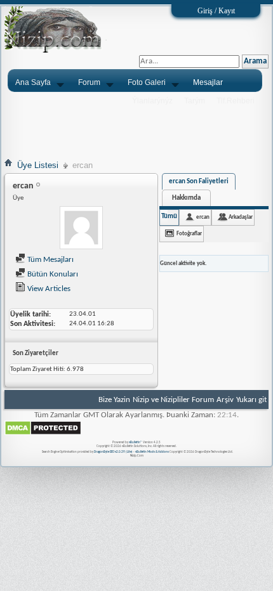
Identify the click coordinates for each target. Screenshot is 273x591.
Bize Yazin (114, 400)
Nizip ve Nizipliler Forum (173, 400)
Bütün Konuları (51, 274)
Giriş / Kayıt (216, 10)
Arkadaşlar (241, 217)
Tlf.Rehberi (235, 100)
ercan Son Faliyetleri (199, 181)
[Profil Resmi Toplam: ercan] (81, 229)
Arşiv (225, 400)
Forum (89, 82)
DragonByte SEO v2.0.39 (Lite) (113, 451)
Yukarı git (251, 400)
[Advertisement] (136, 125)
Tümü (169, 216)
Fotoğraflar (189, 234)
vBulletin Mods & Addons (152, 451)
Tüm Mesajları (49, 260)
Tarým (194, 100)
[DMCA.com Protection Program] (42, 433)
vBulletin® (135, 442)
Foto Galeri (147, 82)
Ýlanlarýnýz (152, 100)
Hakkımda (186, 198)
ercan (203, 217)
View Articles (47, 289)
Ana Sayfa (33, 82)
